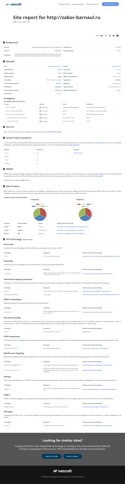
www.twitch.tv (87, 331)
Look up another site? (23, 22)
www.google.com (97, 425)
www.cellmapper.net (78, 233)
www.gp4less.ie (68, 233)
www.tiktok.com (96, 273)
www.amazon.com (88, 425)
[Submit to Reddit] (101, 35)
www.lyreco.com (61, 226)
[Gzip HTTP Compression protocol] (16, 348)
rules (97, 143)
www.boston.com (84, 226)
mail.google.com (98, 365)
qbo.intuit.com (107, 291)
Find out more (51, 456)
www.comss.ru (61, 230)
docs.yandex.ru (80, 230)
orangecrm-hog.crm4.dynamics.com (92, 370)
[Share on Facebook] (109, 35)
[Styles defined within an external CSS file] (9, 425)
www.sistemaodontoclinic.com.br (110, 294)
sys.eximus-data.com (107, 273)
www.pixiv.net (87, 256)
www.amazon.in (87, 291)
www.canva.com (87, 273)
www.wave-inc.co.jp (95, 312)
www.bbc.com (97, 294)
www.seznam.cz (87, 348)
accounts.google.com (88, 365)
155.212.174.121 (78, 153)
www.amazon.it (104, 348)
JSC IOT (60, 69)
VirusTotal (57, 80)
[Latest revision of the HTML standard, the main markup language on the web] (9, 389)
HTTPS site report (55, 132)
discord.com (105, 407)
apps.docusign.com (97, 291)
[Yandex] (9, 230)
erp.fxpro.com (86, 407)
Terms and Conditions (76, 477)
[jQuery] (9, 233)
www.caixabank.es (88, 294)
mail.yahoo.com (108, 365)
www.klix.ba (60, 233)
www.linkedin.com (96, 389)
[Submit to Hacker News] (117, 35)
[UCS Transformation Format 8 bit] (8, 331)
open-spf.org (73, 145)
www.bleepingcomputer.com (112, 256)
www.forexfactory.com (97, 256)
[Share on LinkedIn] (113, 35)
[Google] (9, 226)
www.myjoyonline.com (72, 226)
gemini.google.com (96, 407)
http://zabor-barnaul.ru (54, 66)
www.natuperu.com (106, 312)
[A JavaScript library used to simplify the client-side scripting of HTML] (8, 291)
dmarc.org (97, 176)
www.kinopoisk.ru (70, 230)
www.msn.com (87, 389)
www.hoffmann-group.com (109, 389)
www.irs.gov (86, 312)
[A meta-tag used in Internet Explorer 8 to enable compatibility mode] (20, 365)
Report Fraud (109, 4)
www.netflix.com (107, 425)
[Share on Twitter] (106, 35)
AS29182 (58, 83)
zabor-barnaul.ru (116, 66)
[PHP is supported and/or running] (7, 256)
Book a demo (72, 456)
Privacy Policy (65, 477)
